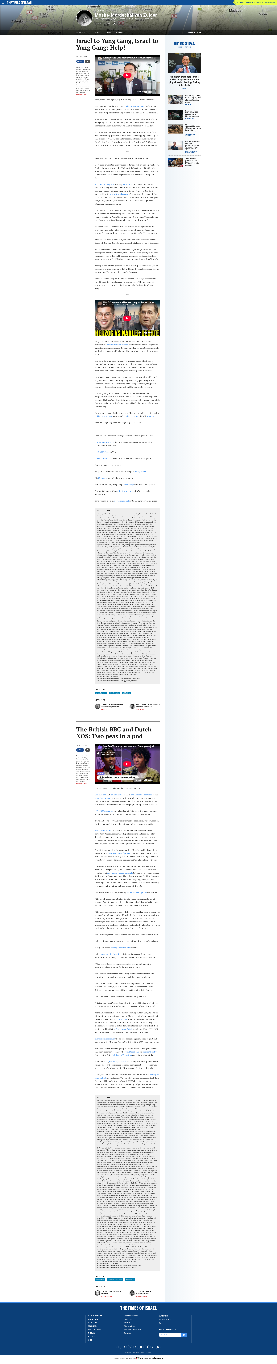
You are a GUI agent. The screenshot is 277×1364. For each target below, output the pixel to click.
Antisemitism (100, 1280)
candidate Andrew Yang (134, 106)
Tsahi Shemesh (140, 709)
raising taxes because (119, 194)
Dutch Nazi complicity (137, 892)
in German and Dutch (122, 1029)
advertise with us (129, 1326)
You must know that (103, 830)
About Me (108, 32)
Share (81, 61)
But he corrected (131, 416)
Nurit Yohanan (189, 151)
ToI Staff (184, 88)
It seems (150, 416)
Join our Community (246, 3)
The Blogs (99, 11)
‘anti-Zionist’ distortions (141, 794)
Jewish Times (93, 1319)
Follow (98, 23)
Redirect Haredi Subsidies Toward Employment (112, 705)
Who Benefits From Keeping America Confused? (148, 705)
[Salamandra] (157, 1358)
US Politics (126, 693)
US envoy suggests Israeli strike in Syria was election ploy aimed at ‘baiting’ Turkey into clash (184, 81)
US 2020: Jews (103, 452)
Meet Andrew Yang (105, 442)
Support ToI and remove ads (265, 3)
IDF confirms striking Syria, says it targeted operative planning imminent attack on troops (193, 99)
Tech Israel (92, 1326)
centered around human (117, 344)
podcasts (91, 1336)
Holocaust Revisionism (115, 1280)
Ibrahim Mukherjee (141, 1296)
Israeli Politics (114, 693)
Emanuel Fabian (190, 152)
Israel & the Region (95, 1316)
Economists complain (104, 184)
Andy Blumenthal (106, 1296)
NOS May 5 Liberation (110, 954)
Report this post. (81, 94)
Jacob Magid (189, 134)
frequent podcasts (122, 500)
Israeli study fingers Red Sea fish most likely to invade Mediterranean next (192, 113)
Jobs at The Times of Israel (132, 1329)
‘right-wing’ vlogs (125, 491)
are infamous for (118, 794)
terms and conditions (131, 1316)
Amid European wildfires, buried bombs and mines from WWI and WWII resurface (192, 162)
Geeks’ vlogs (128, 484)
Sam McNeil (188, 168)
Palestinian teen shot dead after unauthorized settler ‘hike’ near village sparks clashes (192, 145)
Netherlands (130, 1280)
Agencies (188, 135)
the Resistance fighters (119, 853)
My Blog (97, 32)
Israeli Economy (101, 693)
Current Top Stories (184, 47)
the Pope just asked (117, 1061)
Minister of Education (122, 1055)
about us (127, 1323)
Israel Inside (92, 1323)
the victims (127, 184)
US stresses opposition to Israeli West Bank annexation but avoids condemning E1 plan (193, 128)
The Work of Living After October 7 (112, 1292)
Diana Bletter (189, 118)
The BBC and (100, 794)
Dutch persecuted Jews (120, 947)
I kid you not (122, 1019)
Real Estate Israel (94, 1329)
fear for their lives (150, 1051)
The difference (103, 458)
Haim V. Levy (104, 709)
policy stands (140, 471)
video (90, 1340)
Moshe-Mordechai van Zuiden (126, 15)
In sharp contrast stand (105, 1038)
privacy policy (128, 1319)
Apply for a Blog (194, 32)
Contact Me (119, 32)
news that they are (103, 798)
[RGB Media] (140, 1358)
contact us (127, 1333)
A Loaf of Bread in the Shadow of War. (145, 1292)
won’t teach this (132, 1051)
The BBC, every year (105, 811)
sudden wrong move (103, 416)
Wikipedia (102, 478)
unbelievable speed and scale (120, 872)
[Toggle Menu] (2, 2)
